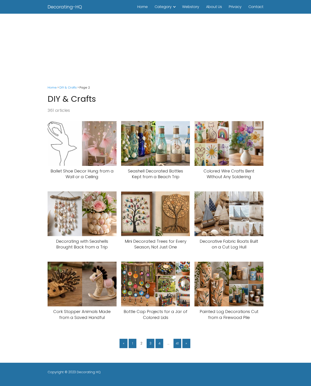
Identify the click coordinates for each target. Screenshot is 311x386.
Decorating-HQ (65, 7)
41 (177, 343)
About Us (214, 6)
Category (163, 6)
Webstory (190, 6)
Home (142, 6)
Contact (255, 6)
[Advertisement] (155, 48)
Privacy (235, 6)
